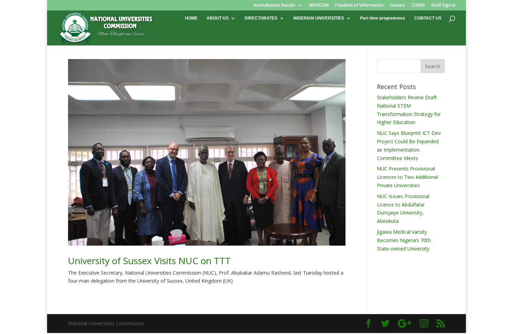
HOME (191, 18)
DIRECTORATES (261, 18)
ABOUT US (218, 18)
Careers (397, 5)
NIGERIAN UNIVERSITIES (318, 18)
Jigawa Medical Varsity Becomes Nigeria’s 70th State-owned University (404, 240)
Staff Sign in (443, 5)
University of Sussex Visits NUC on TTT (149, 260)
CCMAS (418, 5)
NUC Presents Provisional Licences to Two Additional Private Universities (407, 177)
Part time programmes (382, 18)
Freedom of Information (359, 5)
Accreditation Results (274, 5)
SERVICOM (319, 5)
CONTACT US (427, 18)
